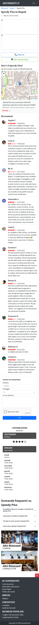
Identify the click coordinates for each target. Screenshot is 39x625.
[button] (19, 83)
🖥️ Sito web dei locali (19, 60)
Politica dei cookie (8, 592)
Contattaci (5, 605)
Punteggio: (6, 389)
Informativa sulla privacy (10, 587)
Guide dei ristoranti (8, 608)
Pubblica (5, 599)
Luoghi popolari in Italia (10, 617)
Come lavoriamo (8, 584)
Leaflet (34, 98)
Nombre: (6, 383)
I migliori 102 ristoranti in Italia (12, 615)
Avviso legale (6, 589)
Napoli (12, 8)
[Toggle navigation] (33, 3)
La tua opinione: (8, 395)
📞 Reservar (19, 55)
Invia (19, 418)
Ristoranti (4, 8)
